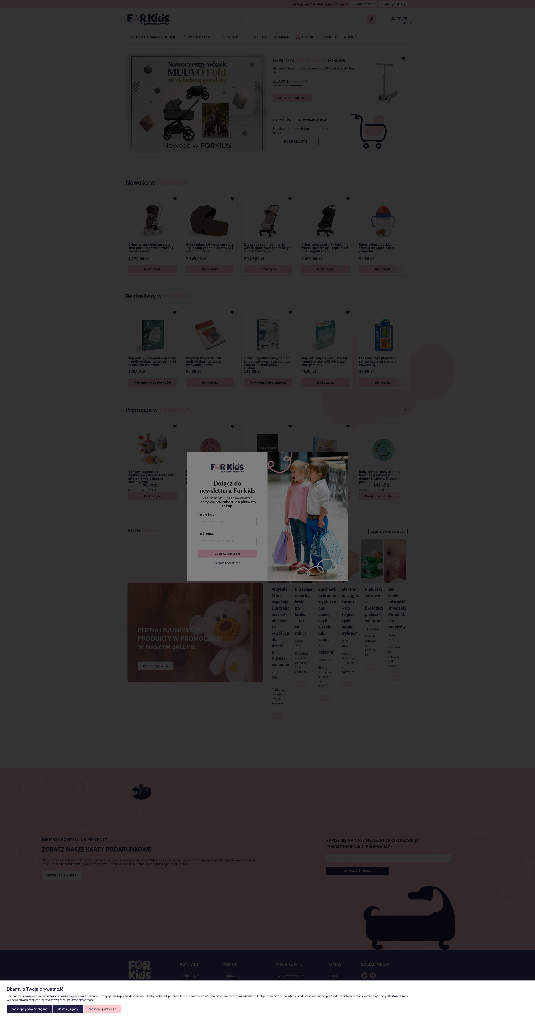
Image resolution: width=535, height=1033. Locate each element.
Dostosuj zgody (68, 1009)
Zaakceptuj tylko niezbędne (29, 1009)
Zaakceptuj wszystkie (102, 1009)
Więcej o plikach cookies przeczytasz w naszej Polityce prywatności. (51, 1000)
